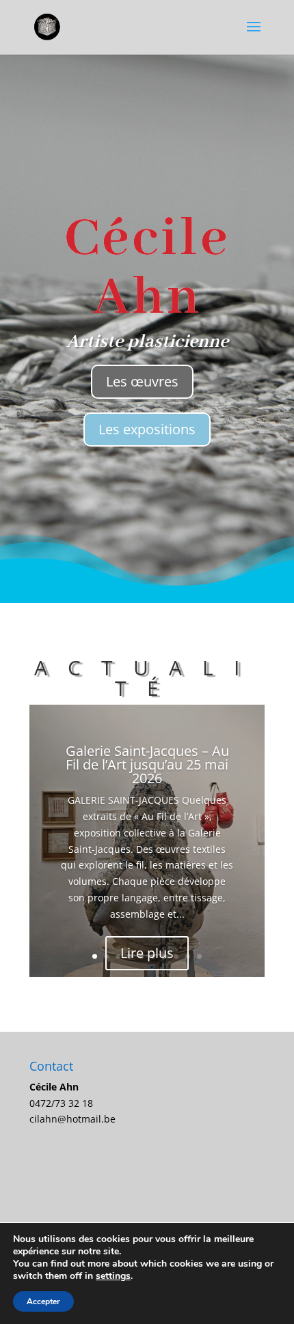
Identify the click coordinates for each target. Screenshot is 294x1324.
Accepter (43, 1301)
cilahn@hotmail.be (72, 1118)
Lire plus (147, 953)
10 (199, 956)
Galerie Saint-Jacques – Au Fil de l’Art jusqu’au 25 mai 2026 (147, 764)
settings (113, 1276)
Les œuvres (142, 381)
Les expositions (147, 429)
